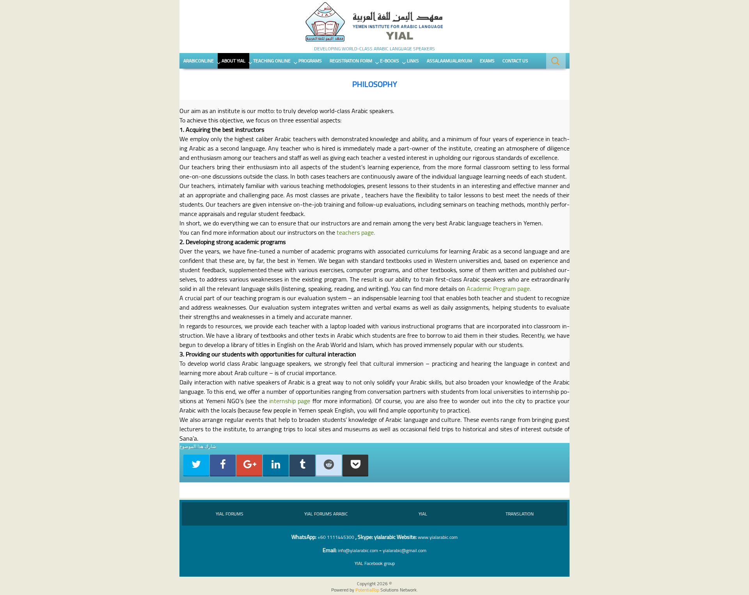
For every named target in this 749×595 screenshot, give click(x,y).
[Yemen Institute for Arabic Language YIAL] (374, 22)
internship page (289, 401)
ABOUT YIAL (233, 60)
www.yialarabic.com (438, 537)
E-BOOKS (389, 60)
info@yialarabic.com (358, 550)
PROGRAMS (310, 60)
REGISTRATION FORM (351, 60)
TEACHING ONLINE (272, 60)
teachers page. (356, 232)
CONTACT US (515, 60)
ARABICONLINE (198, 60)
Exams (487, 60)
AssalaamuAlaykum (449, 60)
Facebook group (375, 563)
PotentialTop (367, 589)
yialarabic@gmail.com (404, 550)
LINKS (413, 60)
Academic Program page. (499, 288)
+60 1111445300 (336, 537)
